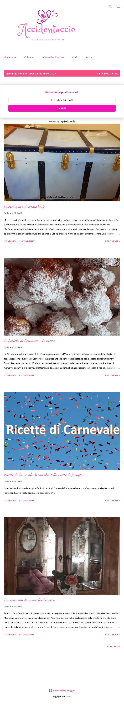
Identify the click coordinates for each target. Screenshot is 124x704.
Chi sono (29, 57)
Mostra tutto (108, 73)
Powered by (54, 121)
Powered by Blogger (63, 690)
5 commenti (26, 500)
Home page (10, 57)
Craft (75, 57)
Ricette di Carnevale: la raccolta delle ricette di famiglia (44, 474)
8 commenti (26, 375)
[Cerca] (110, 6)
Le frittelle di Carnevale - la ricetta (29, 340)
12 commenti (27, 241)
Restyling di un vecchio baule (24, 206)
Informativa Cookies (53, 57)
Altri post (113, 646)
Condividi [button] (10, 241)
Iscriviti (62, 108)
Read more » (112, 241)
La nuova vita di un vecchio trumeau (29, 599)
